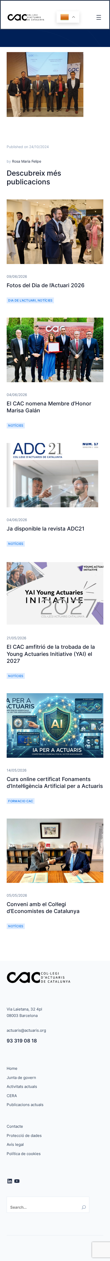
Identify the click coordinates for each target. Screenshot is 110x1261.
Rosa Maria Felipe (26, 161)
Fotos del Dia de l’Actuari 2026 (45, 285)
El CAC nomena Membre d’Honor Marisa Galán (49, 407)
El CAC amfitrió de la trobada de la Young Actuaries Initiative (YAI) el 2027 (51, 654)
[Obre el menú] (99, 17)
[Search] (84, 1207)
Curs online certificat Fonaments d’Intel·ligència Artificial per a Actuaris (55, 782)
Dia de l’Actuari (22, 300)
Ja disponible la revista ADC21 (45, 528)
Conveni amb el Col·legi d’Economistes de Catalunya (43, 907)
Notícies (45, 300)
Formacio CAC (20, 801)
